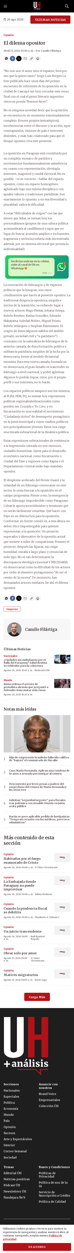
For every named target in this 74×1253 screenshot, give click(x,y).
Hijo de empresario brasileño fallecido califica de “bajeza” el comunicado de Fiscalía (39, 759)
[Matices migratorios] (62, 973)
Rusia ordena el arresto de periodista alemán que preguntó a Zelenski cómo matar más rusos (26, 687)
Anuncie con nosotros (48, 1086)
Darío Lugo (41, 980)
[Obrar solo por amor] (62, 952)
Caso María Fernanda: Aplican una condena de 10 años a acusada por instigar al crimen (39, 772)
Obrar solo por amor (20, 953)
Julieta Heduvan (43, 894)
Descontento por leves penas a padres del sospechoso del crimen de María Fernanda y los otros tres (37, 787)
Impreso (12, 609)
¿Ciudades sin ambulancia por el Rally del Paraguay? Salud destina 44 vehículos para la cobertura (25, 663)
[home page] (37, 6)
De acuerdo (37, 1247)
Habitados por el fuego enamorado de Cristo (22, 861)
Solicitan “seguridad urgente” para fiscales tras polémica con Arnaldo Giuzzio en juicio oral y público (37, 803)
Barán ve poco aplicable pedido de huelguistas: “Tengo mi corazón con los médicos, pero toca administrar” (39, 819)
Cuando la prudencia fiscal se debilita (25, 910)
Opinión (9, 35)
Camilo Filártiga (41, 629)
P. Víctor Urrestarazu (46, 867)
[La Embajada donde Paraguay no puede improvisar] (62, 880)
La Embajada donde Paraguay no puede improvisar (20, 885)
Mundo (8, 680)
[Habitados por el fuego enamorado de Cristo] (62, 857)
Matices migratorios (21, 975)
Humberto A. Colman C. (47, 917)
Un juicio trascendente (22, 931)
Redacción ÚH (42, 670)
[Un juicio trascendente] (62, 930)
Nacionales (10, 656)
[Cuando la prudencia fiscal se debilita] (62, 907)
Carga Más (37, 997)
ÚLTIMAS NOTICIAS (50, 20)
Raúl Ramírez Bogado (38, 937)
